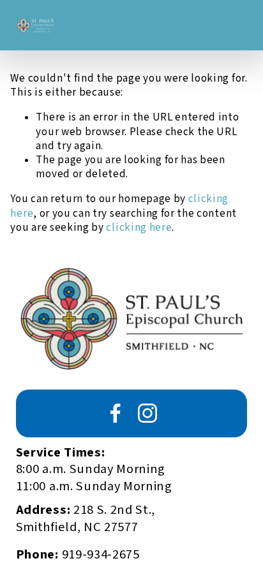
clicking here (139, 228)
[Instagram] (147, 413)
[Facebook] (115, 413)
